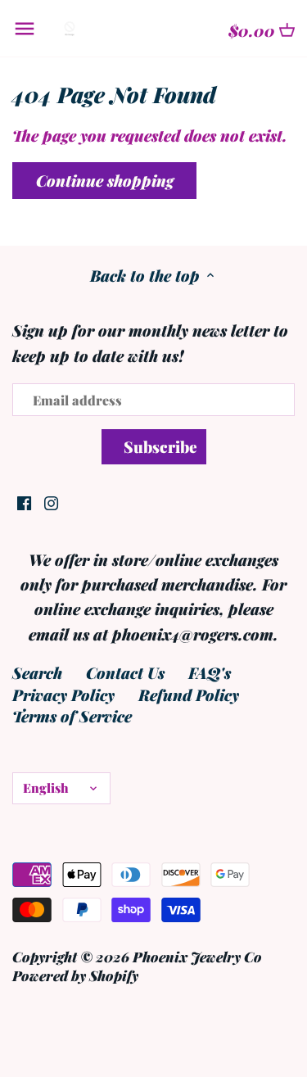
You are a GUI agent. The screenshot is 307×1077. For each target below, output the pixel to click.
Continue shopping (105, 180)
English (46, 787)
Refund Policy (188, 694)
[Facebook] (24, 501)
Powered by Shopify (75, 975)
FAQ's (209, 672)
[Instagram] (51, 501)
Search (37, 672)
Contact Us (125, 672)
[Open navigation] (24, 28)
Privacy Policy (63, 694)
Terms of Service (72, 715)
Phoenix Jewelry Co (197, 956)
